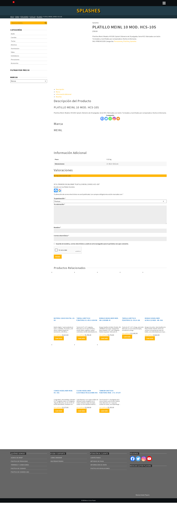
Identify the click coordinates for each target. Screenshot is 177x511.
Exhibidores (15, 56)
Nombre (57, 227)
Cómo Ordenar (56, 458)
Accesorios (14, 63)
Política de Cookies (18, 468)
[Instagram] (114, 118)
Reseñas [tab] (59, 97)
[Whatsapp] (110, 118)
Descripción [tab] (60, 89)
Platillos (126, 41)
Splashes (133, 41)
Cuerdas (13, 37)
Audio (13, 34)
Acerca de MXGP (17, 458)
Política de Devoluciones (100, 468)
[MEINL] (100, 50)
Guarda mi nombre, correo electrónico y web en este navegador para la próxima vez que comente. (92, 244)
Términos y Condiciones (20, 465)
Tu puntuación (59, 198)
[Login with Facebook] (56, 190)
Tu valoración (59, 204)
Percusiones (118, 41)
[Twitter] (106, 118)
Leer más (58, 338)
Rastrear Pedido (57, 461)
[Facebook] (102, 118)
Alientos (14, 45)
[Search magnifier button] (45, 22)
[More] (118, 118)
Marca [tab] (58, 92)
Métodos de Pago (97, 461)
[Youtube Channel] (149, 458)
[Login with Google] (60, 190)
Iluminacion (15, 48)
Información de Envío (99, 465)
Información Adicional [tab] (63, 94)
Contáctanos (96, 458)
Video (13, 52)
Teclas (13, 41)
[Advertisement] (110, 73)
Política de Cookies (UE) (20, 472)
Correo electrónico (61, 236)
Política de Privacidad (19, 461)
